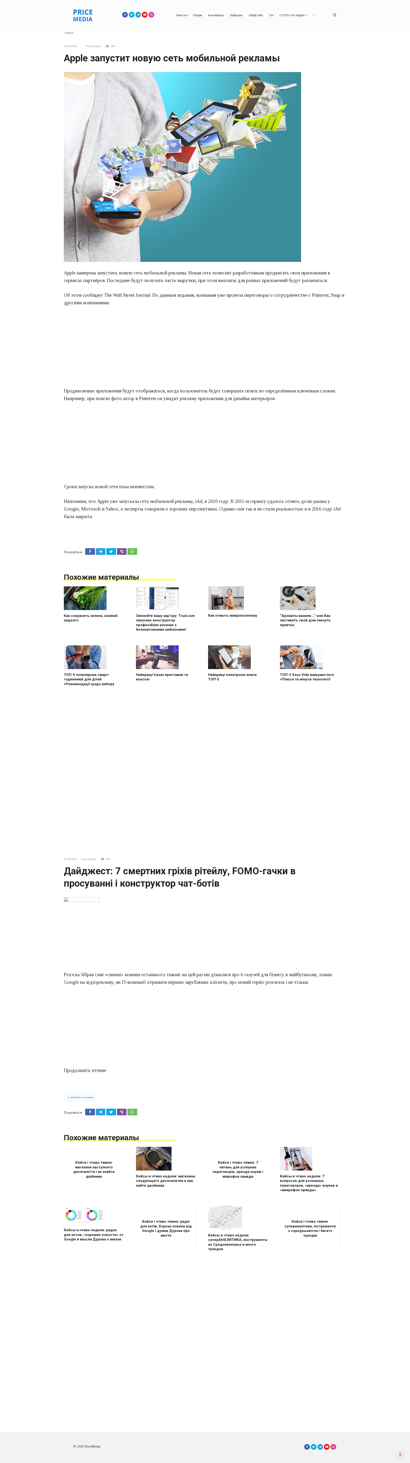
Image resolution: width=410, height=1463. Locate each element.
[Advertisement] (205, 347)
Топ (271, 15)
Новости (181, 15)
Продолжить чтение (85, 1070)
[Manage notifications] (400, 1454)
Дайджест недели (81, 1097)
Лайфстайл (256, 15)
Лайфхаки (236, 15)
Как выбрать (216, 15)
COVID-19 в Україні (292, 15)
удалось (275, 501)
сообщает (93, 295)
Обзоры (197, 15)
